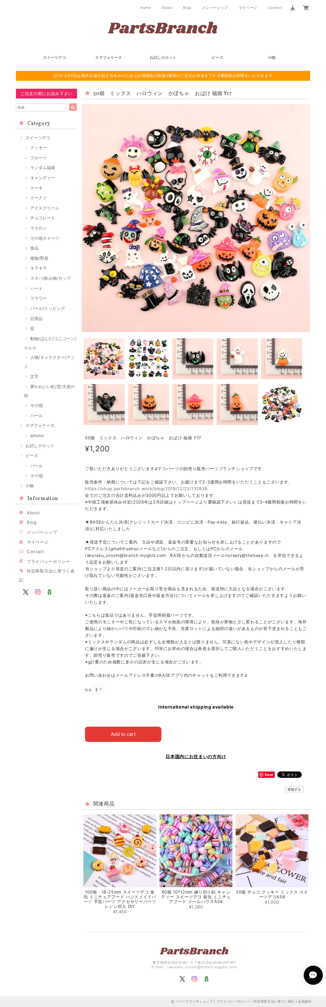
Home (145, 7)
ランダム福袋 (42, 167)
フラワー (38, 298)
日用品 (36, 318)
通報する (294, 789)
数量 (88, 690)
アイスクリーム (44, 207)
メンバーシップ (215, 7)
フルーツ (38, 157)
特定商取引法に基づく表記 (274, 1001)
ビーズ (217, 57)
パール (36, 415)
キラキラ (38, 268)
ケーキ (36, 187)
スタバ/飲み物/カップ (50, 278)
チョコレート (42, 217)
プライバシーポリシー (48, 561)
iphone (37, 435)
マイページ (248, 7)
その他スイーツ (44, 238)
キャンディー (42, 177)
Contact (275, 7)
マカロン (38, 227)
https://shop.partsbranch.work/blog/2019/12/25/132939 (146, 488)
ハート (36, 288)
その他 (36, 405)
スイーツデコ (54, 57)
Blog (187, 7)
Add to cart (123, 734)
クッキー (38, 147)
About (166, 7)
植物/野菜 (39, 258)
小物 (271, 57)
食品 (34, 247)
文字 (34, 376)
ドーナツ (38, 197)
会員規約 (305, 1001)
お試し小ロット (163, 57)
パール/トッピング (47, 308)
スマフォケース (108, 57)
